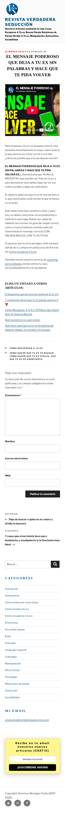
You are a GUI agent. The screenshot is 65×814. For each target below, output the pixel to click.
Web (7, 475)
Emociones (11, 622)
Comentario (13, 395)
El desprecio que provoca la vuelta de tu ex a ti (32, 294)
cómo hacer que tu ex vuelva (30, 356)
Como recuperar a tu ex (22, 251)
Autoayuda (11, 588)
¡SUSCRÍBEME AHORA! (32, 767)
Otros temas (12, 670)
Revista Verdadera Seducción (30, 22)
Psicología (11, 677)
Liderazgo (11, 656)
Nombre (10, 441)
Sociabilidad (12, 697)
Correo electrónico (16, 458)
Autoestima (12, 595)
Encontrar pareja (14, 629)
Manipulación (13, 663)
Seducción (11, 690)
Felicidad (10, 643)
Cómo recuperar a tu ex (26, 348)
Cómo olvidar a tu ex (17, 609)
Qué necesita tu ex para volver (22, 319)
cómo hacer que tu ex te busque (32, 353)
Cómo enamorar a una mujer (21, 602)
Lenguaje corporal (15, 649)
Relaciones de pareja (17, 683)
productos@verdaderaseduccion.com (27, 720)
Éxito (8, 636)
